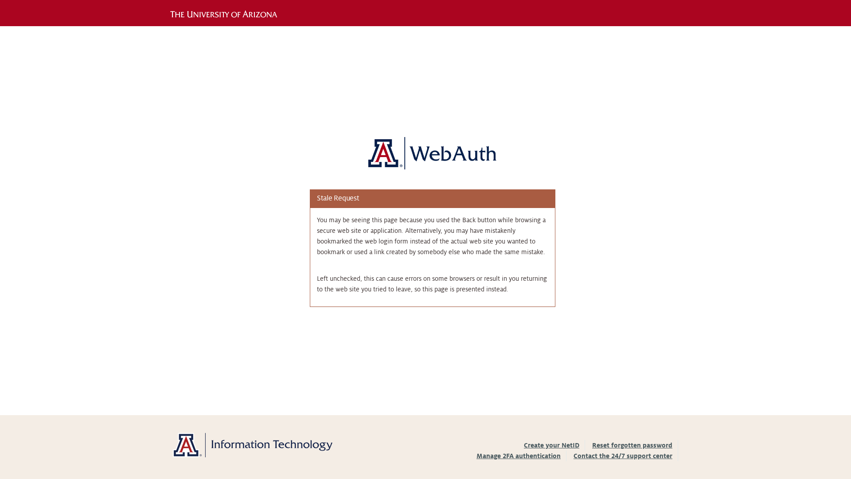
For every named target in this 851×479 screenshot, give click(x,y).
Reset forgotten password (632, 445)
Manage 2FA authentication (518, 455)
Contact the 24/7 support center (623, 455)
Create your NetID (551, 445)
